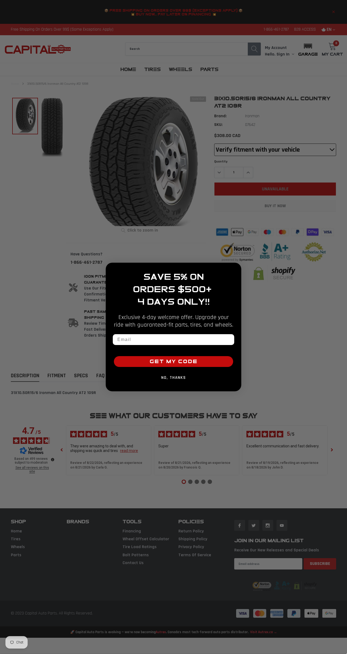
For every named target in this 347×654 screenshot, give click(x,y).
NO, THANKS (173, 377)
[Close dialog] (235, 268)
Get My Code (174, 361)
